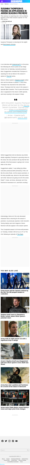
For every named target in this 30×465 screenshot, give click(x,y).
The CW (9, 76)
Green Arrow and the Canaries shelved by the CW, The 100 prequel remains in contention (14, 292)
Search (27, 450)
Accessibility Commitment (12, 461)
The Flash (20, 234)
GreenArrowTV (16, 64)
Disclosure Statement (15, 458)
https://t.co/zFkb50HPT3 (18, 109)
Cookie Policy (14, 460)
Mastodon (2, 464)
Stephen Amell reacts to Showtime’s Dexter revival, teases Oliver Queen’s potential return (13, 316)
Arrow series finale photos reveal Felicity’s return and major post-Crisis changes (15, 408)
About (3, 458)
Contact (8, 458)
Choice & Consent (22, 460)
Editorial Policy (25, 458)
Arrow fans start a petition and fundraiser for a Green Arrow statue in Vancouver (14, 385)
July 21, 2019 (22, 118)
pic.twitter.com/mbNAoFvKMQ (16, 112)
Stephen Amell (19, 80)
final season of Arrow (9, 44)
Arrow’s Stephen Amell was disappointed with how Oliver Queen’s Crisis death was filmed (14, 362)
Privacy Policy (7, 460)
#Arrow (26, 105)
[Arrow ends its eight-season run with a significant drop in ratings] (15, 329)
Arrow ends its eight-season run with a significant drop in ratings (13, 339)
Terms (21, 461)
